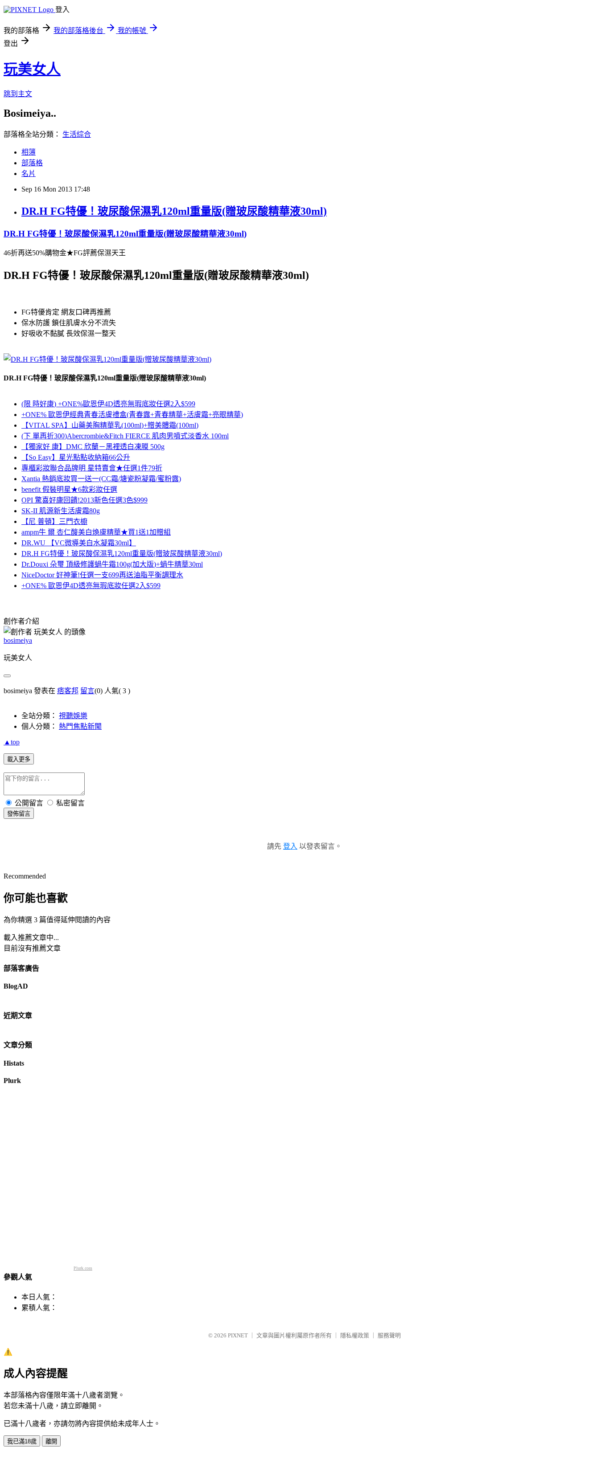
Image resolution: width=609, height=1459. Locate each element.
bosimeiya (18, 640)
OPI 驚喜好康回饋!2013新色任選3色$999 (84, 500)
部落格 (32, 163)
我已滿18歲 (22, 1441)
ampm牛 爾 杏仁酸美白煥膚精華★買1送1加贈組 (96, 532)
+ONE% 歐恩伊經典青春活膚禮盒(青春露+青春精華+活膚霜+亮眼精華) (132, 414)
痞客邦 (67, 691)
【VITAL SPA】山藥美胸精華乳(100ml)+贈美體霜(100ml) (109, 425)
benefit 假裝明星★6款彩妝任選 (69, 489)
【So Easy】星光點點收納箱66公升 (75, 457)
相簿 (28, 152)
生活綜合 (76, 134)
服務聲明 (389, 1335)
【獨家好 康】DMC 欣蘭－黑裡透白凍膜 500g (93, 446)
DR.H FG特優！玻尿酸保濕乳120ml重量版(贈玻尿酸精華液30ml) (174, 211)
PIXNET (238, 1335)
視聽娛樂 (73, 715)
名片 (28, 173)
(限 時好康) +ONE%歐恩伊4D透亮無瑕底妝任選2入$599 (108, 404)
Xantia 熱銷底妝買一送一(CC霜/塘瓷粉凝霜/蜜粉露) (101, 478)
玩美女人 (32, 69)
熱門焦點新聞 (80, 726)
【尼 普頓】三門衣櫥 (54, 521)
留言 (87, 691)
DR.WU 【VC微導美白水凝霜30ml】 (78, 543)
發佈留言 (18, 813)
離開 (51, 1441)
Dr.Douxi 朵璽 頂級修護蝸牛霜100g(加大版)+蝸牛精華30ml (112, 564)
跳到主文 (18, 94)
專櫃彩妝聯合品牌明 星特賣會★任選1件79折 (91, 468)
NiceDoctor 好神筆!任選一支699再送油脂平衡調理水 (102, 575)
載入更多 (18, 759)
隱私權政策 (354, 1335)
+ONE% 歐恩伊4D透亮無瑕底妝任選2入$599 (90, 585)
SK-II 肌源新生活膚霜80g (60, 511)
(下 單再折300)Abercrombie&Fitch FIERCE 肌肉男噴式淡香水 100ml (125, 436)
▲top (12, 742)
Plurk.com (83, 1268)
